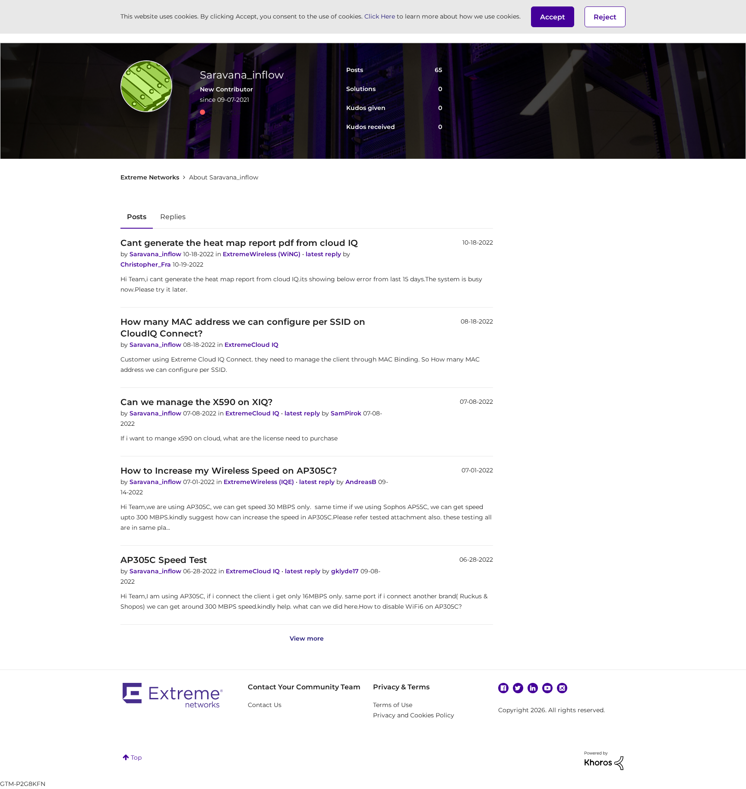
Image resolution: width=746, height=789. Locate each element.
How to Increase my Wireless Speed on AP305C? (228, 470)
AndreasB (361, 482)
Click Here (379, 16)
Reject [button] (605, 17)
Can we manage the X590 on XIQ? (196, 402)
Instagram (562, 688)
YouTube (547, 688)
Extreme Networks (149, 177)
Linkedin (533, 688)
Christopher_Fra (146, 264)
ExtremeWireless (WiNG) (262, 254)
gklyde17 (345, 571)
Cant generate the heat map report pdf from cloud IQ (239, 243)
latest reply (324, 254)
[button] (552, 16)
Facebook (503, 688)
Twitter (518, 688)
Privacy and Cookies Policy (413, 715)
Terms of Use (392, 705)
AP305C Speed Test (163, 560)
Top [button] (136, 757)
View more (307, 638)
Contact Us (264, 705)
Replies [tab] (173, 217)
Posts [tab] (136, 217)
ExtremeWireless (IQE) (260, 482)
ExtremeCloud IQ (251, 345)
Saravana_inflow (156, 254)
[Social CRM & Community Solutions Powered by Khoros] (604, 760)
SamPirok (347, 413)
